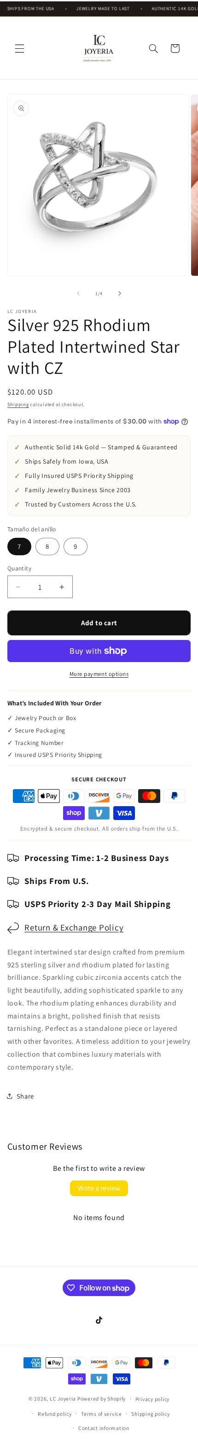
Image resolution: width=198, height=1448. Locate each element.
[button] (19, 48)
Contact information (103, 1428)
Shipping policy (150, 1413)
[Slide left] (78, 294)
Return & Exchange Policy (73, 927)
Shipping (18, 404)
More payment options (99, 674)
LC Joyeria (63, 1398)
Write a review (99, 1188)
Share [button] (25, 1096)
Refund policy (55, 1413)
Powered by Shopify (101, 1398)
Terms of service (101, 1413)
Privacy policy (152, 1399)
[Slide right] (120, 294)
